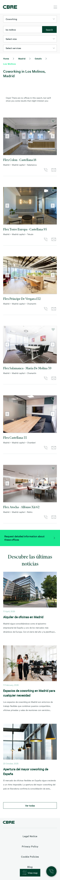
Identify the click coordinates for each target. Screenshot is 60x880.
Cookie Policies (30, 856)
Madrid (21, 58)
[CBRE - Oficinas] (9, 7)
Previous (7, 136)
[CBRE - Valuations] (9, 823)
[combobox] (22, 29)
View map (33, 872)
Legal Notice (30, 836)
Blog (30, 866)
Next (53, 136)
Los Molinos (9, 63)
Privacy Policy (30, 846)
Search (49, 29)
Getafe (38, 58)
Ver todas (30, 805)
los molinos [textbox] (11, 29)
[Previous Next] (30, 136)
